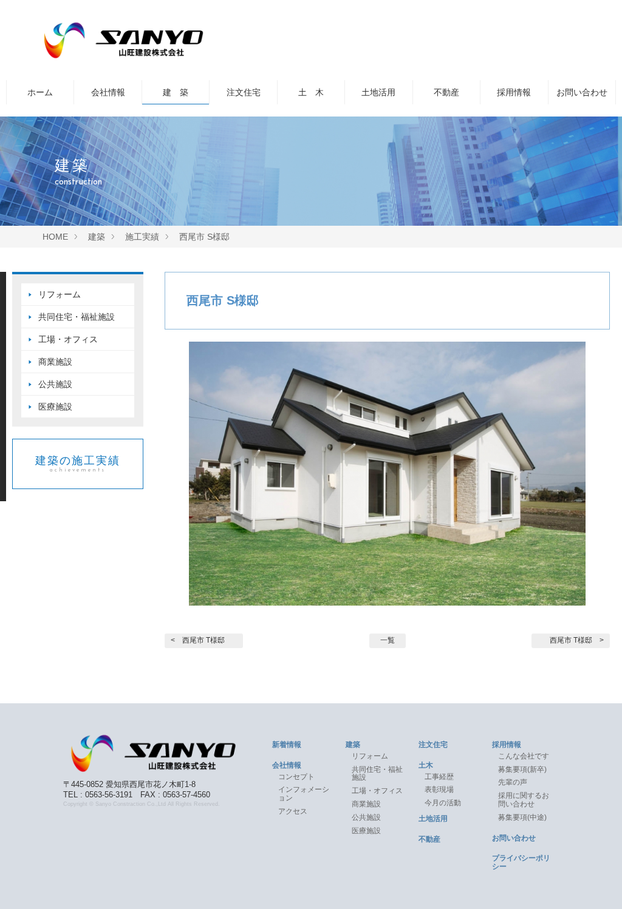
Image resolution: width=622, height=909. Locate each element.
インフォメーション (303, 793)
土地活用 (378, 92)
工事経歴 (439, 776)
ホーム (40, 92)
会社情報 (108, 92)
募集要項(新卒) (522, 769)
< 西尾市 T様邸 (198, 640)
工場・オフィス (72, 339)
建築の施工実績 (77, 463)
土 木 (311, 92)
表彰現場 (439, 789)
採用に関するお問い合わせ (523, 799)
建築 (353, 744)
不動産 (446, 92)
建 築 (175, 92)
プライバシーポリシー (521, 862)
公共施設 (55, 384)
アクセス (292, 811)
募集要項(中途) (522, 817)
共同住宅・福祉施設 (76, 317)
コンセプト (296, 776)
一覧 (387, 640)
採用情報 (514, 92)
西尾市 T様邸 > (577, 640)
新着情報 (286, 744)
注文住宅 (244, 92)
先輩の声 (512, 782)
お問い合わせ (581, 92)
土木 (426, 765)
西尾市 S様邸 (222, 300)
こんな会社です (523, 756)
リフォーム (59, 294)
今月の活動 (443, 803)
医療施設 (55, 406)
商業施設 (55, 362)
